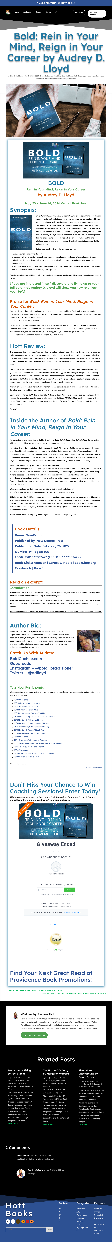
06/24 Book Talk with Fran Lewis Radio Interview (34, 753)
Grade (38, 12)
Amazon (40, 563)
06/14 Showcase (21, 750)
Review (48, 12)
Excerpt (50, 76)
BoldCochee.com (26, 658)
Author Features (94, 13)
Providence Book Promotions (55, 78)
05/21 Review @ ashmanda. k (26, 706)
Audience (27, 12)
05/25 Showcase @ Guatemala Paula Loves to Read (35, 716)
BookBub (40, 568)
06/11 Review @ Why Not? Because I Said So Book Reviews (38, 743)
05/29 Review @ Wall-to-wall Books (29, 720)
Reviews (79, 12)
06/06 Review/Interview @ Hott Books (29, 733)
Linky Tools (88, 767)
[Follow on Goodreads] (18, 1221)
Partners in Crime (94, 1087)
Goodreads (23, 568)
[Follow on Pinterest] (27, 1221)
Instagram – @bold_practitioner (41, 668)
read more (13, 1124)
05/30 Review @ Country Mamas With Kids (32, 723)
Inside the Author (93, 76)
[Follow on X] (13, 1221)
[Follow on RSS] (32, 1221)
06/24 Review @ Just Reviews (26, 757)
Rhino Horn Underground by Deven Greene (88, 1074)
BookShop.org (85, 563)
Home (16, 12)
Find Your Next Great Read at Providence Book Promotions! (51, 976)
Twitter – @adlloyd (28, 672)
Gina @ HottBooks (16, 76)
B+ (60, 1215)
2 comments (71, 78)
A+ (54, 1080)
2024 (37, 76)
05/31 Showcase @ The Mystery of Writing (31, 726)
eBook (44, 76)
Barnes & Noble (60, 563)
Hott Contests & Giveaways (76, 76)
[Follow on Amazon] (23, 1221)
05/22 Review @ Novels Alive (26, 710)
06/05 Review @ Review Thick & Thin (29, 730)
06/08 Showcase (21, 737)
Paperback (40, 78)
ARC (78, 1212)
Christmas (80, 1209)
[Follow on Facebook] (8, 1221)
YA (49, 1086)
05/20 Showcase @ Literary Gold (27, 703)
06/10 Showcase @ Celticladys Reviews (30, 740)
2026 (15, 1080)
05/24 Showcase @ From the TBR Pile (29, 713)
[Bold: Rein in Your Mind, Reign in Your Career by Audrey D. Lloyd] (56, 160)
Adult (22, 1080)
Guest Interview (59, 76)
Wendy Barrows (23, 1155)
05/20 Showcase (21, 700)
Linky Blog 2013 (97, 767)
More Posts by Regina (34, 1035)
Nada (102, 76)
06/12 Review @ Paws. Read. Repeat (29, 747)
